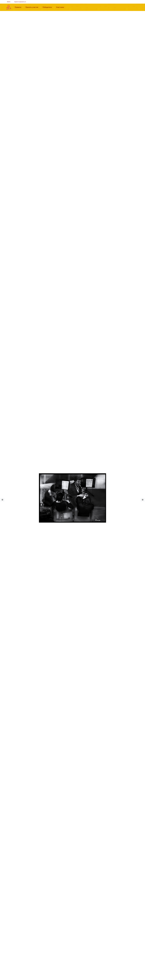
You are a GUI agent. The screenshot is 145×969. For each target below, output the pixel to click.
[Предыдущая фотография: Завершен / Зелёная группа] (2, 500)
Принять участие (33, 7)
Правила (18, 7)
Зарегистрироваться (20, 1)
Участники (60, 7)
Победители (48, 7)
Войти (8, 1)
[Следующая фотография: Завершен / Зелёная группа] (142, 500)
